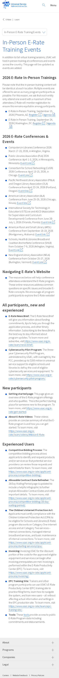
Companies (8, 657)
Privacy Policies (37, 675)
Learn (17, 19)
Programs (8, 649)
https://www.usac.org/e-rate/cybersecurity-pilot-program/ (30, 376)
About (5, 642)
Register (33, 114)
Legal (5, 664)
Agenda (47, 114)
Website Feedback (20, 675)
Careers (5, 675)
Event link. (40, 234)
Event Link (25, 163)
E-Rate (8, 19)
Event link (24, 190)
